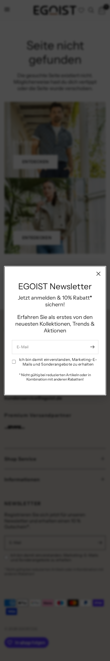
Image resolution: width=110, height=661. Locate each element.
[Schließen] (98, 273)
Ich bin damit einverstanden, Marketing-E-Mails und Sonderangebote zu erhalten (58, 362)
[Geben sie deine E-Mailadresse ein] (92, 347)
